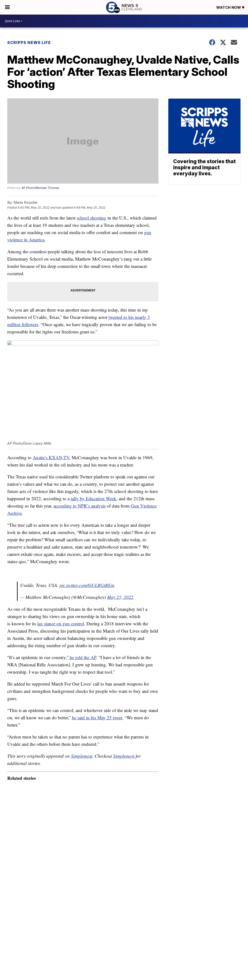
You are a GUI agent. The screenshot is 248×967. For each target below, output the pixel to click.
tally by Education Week (93, 498)
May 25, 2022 (120, 597)
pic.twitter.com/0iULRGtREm (87, 585)
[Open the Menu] (7, 7)
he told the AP (82, 657)
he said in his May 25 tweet (97, 717)
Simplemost (81, 756)
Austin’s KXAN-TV (51, 457)
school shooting (91, 218)
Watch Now (229, 7)
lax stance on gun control (60, 623)
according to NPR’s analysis (80, 506)
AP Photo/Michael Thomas (40, 188)
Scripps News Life (29, 42)
